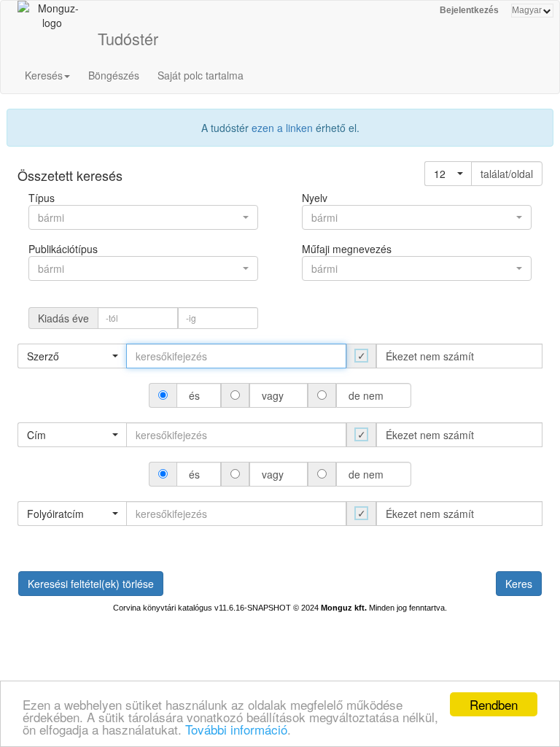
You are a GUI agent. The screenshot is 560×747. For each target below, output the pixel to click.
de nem (366, 395)
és (194, 395)
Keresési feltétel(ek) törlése (91, 583)
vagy (273, 395)
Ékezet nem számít (430, 356)
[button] (448, 173)
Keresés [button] (44, 75)
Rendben (494, 704)
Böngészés (113, 75)
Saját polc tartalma (201, 75)
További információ (236, 729)
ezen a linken (282, 127)
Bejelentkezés (469, 10)
